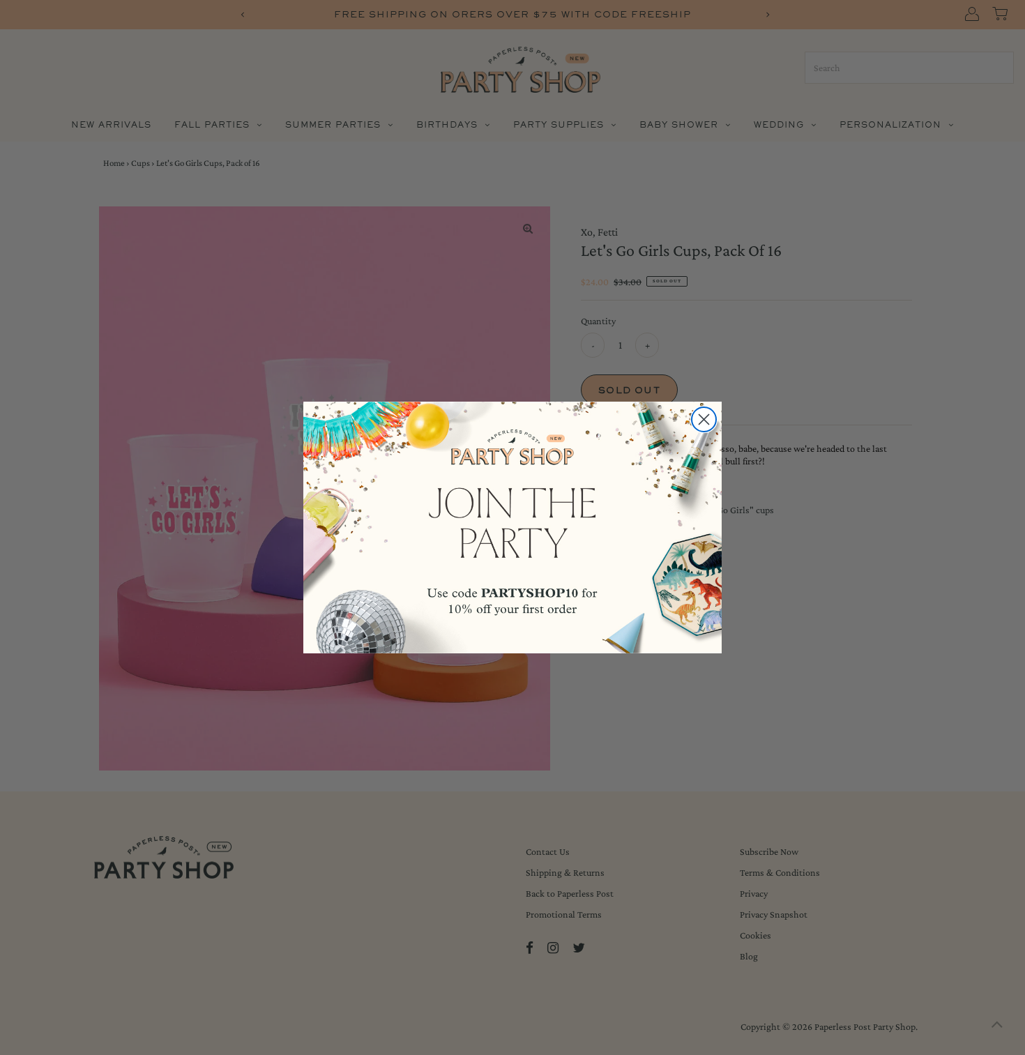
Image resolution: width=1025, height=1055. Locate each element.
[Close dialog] (704, 419)
